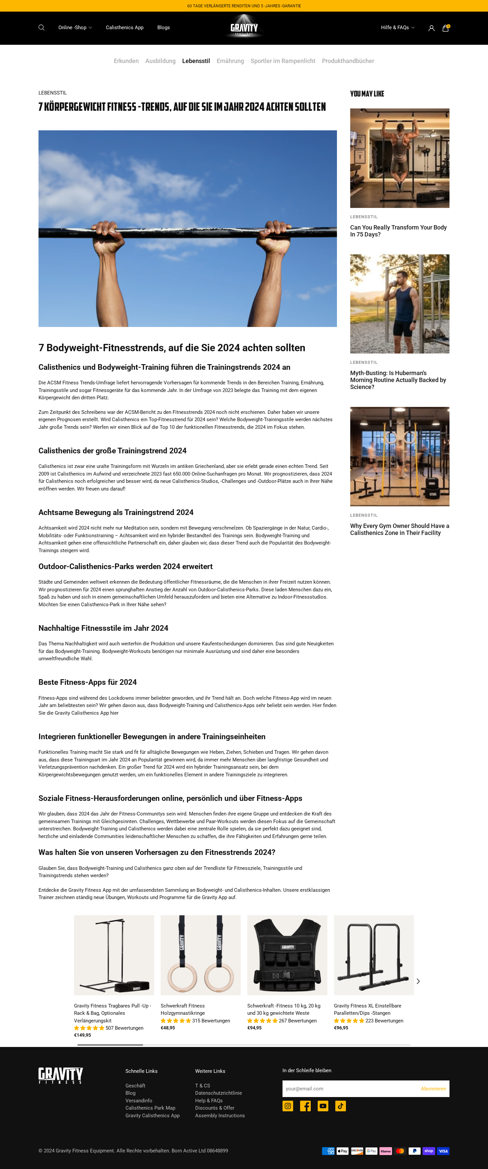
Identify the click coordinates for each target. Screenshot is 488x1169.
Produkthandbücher (348, 60)
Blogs (163, 28)
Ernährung (230, 60)
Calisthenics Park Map (150, 1108)
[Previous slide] (74, 981)
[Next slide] (413, 981)
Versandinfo (138, 1101)
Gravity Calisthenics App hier (87, 713)
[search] (41, 28)
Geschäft (135, 1086)
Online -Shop (72, 28)
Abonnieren (433, 1089)
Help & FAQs (209, 1101)
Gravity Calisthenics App (152, 1116)
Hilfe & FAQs (395, 28)
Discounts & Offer (214, 1108)
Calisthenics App (124, 28)
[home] (244, 28)
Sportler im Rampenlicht (283, 60)
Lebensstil (196, 60)
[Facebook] (305, 1107)
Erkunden (126, 60)
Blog (130, 1093)
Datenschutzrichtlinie (218, 1093)
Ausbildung (160, 60)
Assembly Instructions (220, 1116)
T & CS (202, 1086)
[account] (432, 28)
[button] (90, 1028)
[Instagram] (288, 1107)
